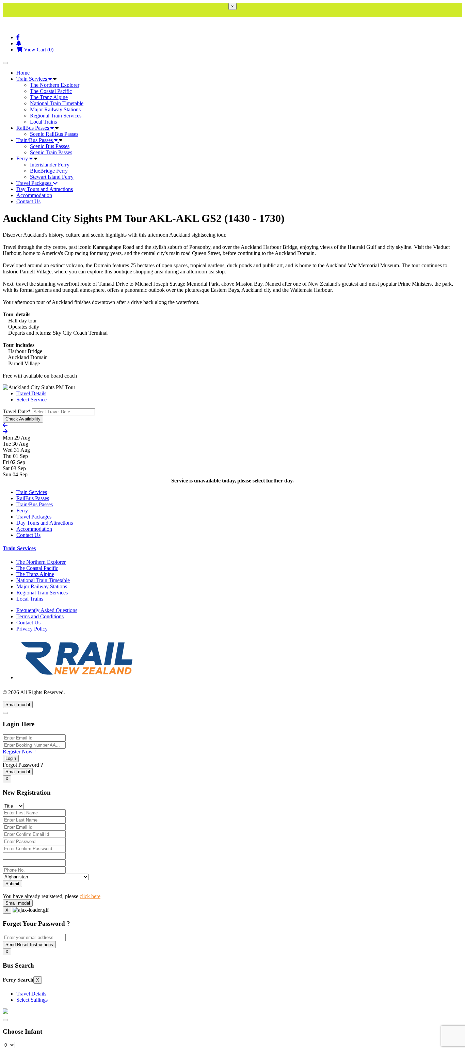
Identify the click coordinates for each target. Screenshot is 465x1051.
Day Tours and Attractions (44, 189)
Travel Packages (34, 183)
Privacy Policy (32, 629)
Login (10, 758)
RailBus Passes (33, 128)
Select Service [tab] (31, 399)
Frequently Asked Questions (46, 610)
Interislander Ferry (49, 165)
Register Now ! (19, 751)
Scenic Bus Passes (49, 146)
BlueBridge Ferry (49, 171)
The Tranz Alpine (49, 97)
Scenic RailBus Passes (54, 134)
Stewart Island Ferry (52, 177)
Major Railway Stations (55, 109)
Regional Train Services (55, 115)
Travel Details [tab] (31, 393)
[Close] (5, 713)
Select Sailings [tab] (32, 1000)
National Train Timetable (56, 103)
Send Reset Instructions (29, 944)
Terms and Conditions (40, 616)
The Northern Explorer (54, 85)
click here (90, 896)
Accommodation (34, 195)
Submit (12, 883)
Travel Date (17, 411)
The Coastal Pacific (51, 91)
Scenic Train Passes (51, 152)
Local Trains (43, 122)
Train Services (32, 79)
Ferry (22, 158)
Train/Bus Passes (35, 140)
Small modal (17, 704)
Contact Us (28, 201)
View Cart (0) (37, 49)
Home (23, 73)
